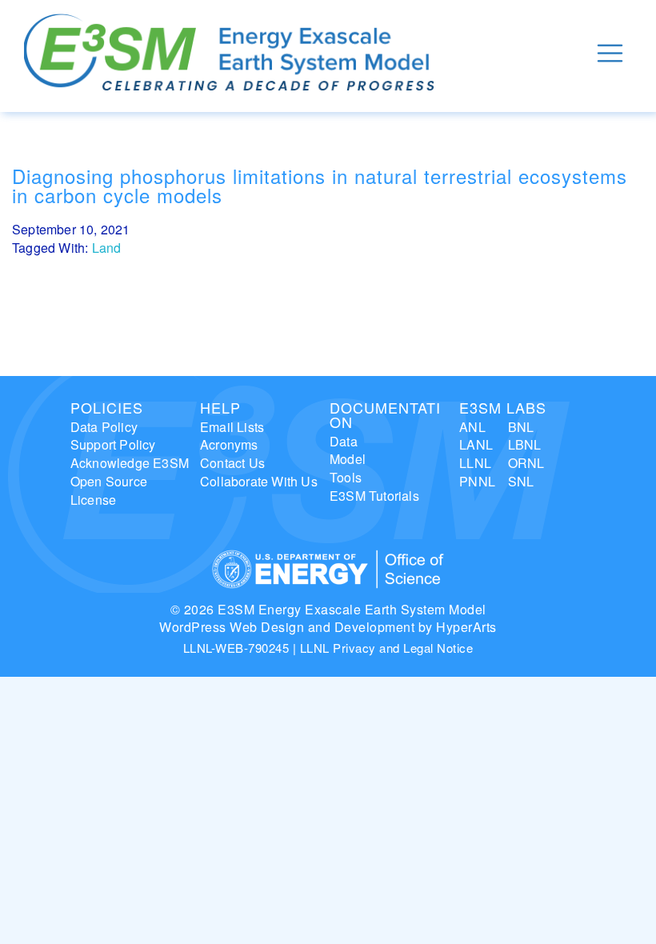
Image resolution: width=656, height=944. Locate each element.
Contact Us (232, 463)
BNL (521, 427)
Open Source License (108, 490)
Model (348, 459)
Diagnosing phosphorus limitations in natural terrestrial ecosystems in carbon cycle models (319, 185)
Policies (106, 407)
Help (220, 407)
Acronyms (229, 444)
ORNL (526, 463)
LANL (476, 444)
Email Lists (232, 427)
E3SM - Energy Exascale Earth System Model (229, 53)
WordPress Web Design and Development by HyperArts (328, 627)
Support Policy (113, 444)
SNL (521, 481)
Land (107, 247)
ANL (472, 427)
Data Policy (104, 427)
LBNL (525, 444)
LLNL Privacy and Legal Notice (387, 647)
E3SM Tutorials (374, 495)
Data (344, 441)
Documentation (385, 414)
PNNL (477, 481)
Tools (346, 477)
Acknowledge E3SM (129, 463)
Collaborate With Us (259, 481)
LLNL (475, 463)
